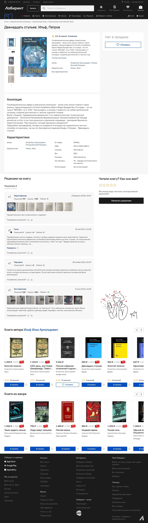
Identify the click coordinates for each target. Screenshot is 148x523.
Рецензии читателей (85, 470)
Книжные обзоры (84, 474)
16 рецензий (40, 380)
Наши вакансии (83, 507)
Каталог (33, 8)
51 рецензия (66, 380)
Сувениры (44, 486)
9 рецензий (90, 380)
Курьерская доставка (121, 494)
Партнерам (81, 504)
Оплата (115, 490)
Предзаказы (45, 515)
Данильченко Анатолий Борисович (41, 433)
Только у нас (46, 511)
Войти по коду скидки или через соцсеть (126, 463)
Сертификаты (46, 507)
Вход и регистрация (121, 468)
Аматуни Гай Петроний (91, 433)
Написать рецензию (121, 200)
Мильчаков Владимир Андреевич (16, 433)
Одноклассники (11, 493)
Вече (32, 436)
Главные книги (46, 500)
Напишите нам (118, 502)
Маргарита (18, 262)
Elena (16, 229)
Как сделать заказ (120, 486)
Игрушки (89, 16)
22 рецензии (143, 380)
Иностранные (50, 16)
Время (84, 372)
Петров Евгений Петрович (36, 145)
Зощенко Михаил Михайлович (67, 433)
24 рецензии (14, 380)
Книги (37, 16)
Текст (6, 372)
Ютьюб (7, 489)
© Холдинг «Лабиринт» (121, 517)
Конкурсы (80, 489)
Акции (141, 16)
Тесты (78, 482)
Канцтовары (76, 16)
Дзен (6, 497)
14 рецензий (116, 380)
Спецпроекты (82, 493)
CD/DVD (44, 482)
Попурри (136, 439)
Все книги (44, 462)
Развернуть (11, 248)
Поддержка (117, 498)
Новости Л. (81, 486)
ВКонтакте (9, 481)
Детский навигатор (84, 466)
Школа (63, 16)
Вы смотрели (118, 472)
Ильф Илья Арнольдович (80, 63)
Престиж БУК (61, 436)
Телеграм (8, 500)
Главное (27, 16)
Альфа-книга (61, 374)
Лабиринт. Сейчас (105, 16)
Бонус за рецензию (49, 504)
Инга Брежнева (20, 289)
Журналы (44, 470)
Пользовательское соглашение (126, 510)
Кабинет (116, 476)
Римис (73, 68)
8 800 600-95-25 (118, 519)
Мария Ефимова (20, 196)
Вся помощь (117, 506)
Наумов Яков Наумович (116, 433)
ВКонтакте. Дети (11, 485)
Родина (7, 436)
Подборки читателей (85, 478)
